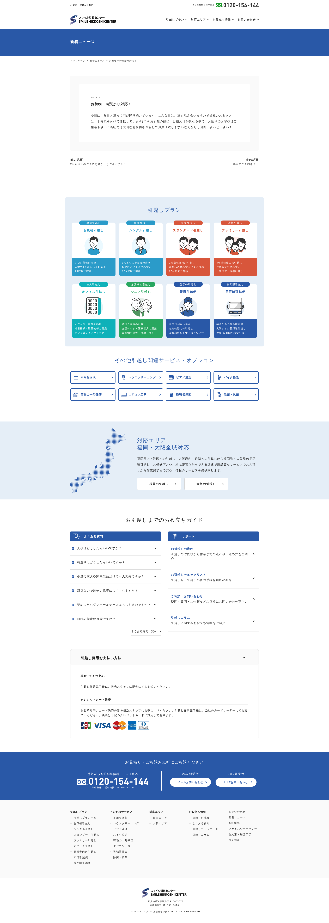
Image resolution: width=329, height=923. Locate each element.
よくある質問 (201, 823)
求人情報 (234, 840)
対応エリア (198, 19)
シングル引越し (84, 829)
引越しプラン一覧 (85, 817)
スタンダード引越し (86, 834)
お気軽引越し (82, 823)
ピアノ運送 (120, 829)
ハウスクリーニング (126, 823)
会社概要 (234, 823)
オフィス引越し (84, 846)
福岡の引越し (159, 484)
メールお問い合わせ (190, 782)
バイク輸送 (120, 834)
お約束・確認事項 (240, 834)
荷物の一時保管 (123, 840)
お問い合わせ (247, 19)
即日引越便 (81, 857)
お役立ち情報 (222, 19)
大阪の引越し (206, 484)
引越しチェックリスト (206, 829)
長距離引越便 (82, 863)
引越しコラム (201, 834)
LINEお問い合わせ (236, 782)
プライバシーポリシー (243, 828)
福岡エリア (160, 817)
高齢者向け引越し (85, 851)
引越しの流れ (201, 817)
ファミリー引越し (85, 840)
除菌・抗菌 (120, 857)
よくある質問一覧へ (144, 631)
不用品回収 (120, 817)
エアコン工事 (121, 846)
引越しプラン (175, 19)
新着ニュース (237, 817)
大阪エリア (160, 823)
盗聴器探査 (120, 851)
